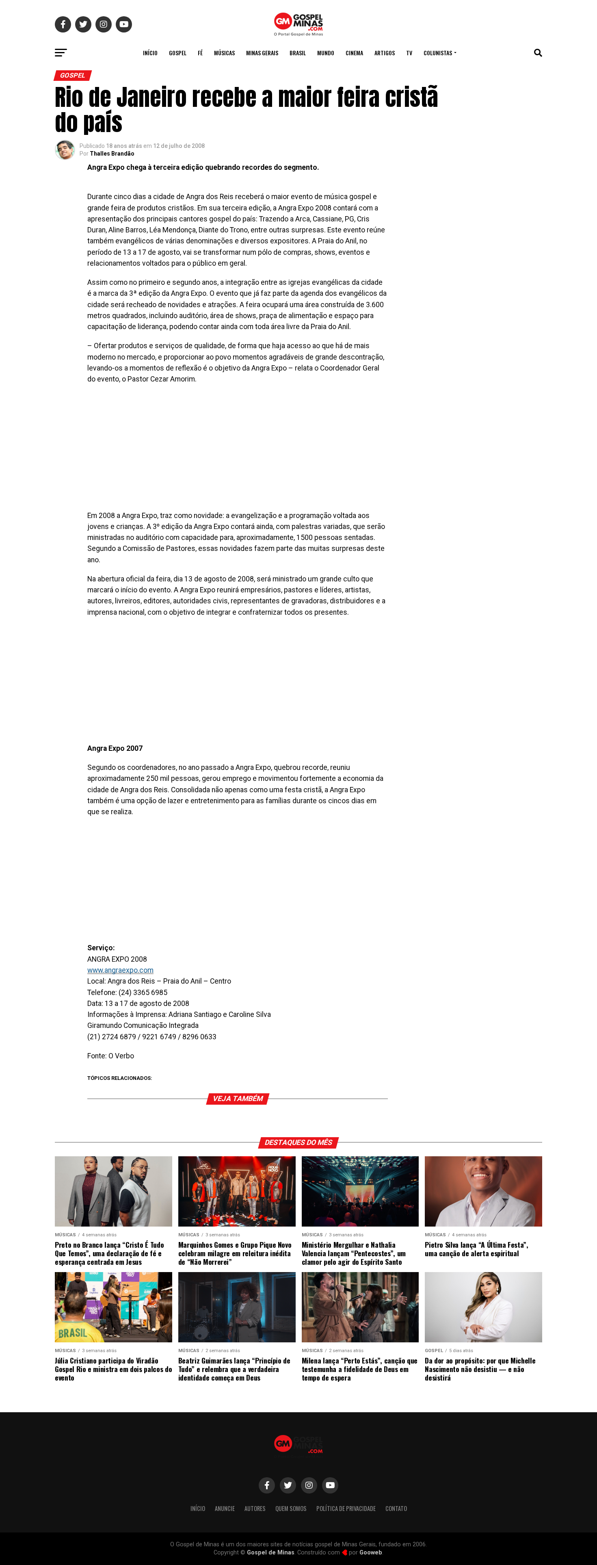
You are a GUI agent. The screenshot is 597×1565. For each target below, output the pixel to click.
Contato (396, 1508)
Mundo (325, 52)
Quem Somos (291, 1508)
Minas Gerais (262, 52)
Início (150, 52)
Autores (255, 1508)
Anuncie (225, 1508)
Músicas (224, 52)
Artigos (384, 52)
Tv (409, 52)
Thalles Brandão (112, 153)
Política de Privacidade (346, 1508)
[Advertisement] (237, 450)
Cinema (354, 52)
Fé (200, 52)
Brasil (298, 52)
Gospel (177, 52)
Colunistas (438, 52)
